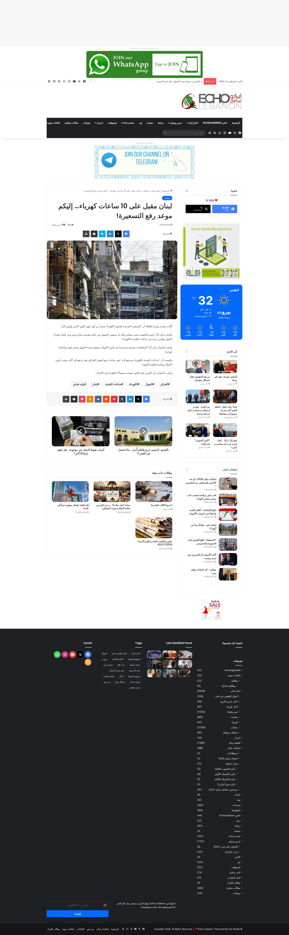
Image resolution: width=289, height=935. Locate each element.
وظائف (234, 680)
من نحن (90, 929)
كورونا (235, 722)
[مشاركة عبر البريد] (94, 234)
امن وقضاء (232, 711)
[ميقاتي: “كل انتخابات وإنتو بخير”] (228, 574)
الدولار (104, 653)
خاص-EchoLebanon (215, 122)
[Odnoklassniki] (90, 399)
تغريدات (236, 805)
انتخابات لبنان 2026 (228, 758)
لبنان (95, 384)
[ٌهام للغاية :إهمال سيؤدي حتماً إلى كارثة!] (70, 491)
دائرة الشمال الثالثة (225, 779)
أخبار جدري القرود (229, 701)
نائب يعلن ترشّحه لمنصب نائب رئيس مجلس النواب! (201, 497)
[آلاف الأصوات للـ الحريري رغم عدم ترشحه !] (228, 559)
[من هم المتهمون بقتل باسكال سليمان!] (198, 366)
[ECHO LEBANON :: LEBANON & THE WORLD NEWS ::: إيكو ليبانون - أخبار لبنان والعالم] (211, 101)
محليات (145, 190)
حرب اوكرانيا (231, 851)
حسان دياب (108, 664)
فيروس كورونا (134, 676)
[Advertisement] (188, 23)
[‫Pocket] (82, 399)
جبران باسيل (135, 664)
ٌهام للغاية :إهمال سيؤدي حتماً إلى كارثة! (73, 506)
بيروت (104, 659)
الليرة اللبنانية (117, 659)
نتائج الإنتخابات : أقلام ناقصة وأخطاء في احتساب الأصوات (202, 511)
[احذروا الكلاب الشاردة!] (153, 491)
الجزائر (164, 384)
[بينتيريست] (114, 399)
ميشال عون (120, 682)
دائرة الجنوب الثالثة (225, 768)
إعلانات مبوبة (53, 122)
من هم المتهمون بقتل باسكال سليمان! (184, 81)
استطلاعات (232, 753)
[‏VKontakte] (98, 399)
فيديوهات (112, 122)
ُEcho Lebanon (205, 929)
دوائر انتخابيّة (231, 763)
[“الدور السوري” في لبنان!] (198, 430)
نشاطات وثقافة (230, 732)
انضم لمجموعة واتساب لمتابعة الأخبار (144, 48)
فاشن (237, 857)
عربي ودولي (176, 122)
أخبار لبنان (135, 653)
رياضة (161, 122)
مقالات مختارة (71, 122)
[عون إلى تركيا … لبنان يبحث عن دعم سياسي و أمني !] (225, 430)
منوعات (86, 122)
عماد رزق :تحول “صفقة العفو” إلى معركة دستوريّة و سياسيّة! (226, 410)
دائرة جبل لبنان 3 (226, 784)
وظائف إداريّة (228, 685)
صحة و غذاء (128, 122)
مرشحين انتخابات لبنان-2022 (223, 789)
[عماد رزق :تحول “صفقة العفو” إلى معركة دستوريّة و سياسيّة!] (225, 396)
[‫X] (118, 234)
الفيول (149, 384)
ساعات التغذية (113, 384)
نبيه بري (107, 682)
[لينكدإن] (110, 234)
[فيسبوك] (126, 234)
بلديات (237, 794)
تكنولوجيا (236, 810)
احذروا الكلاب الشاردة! (161, 505)
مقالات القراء (34, 122)
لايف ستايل (234, 872)
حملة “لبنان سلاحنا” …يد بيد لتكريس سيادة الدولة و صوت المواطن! (113, 506)
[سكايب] (102, 234)
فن (140, 122)
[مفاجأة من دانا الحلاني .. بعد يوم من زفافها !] (170, 664)
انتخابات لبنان (234, 748)
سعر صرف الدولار (116, 670)
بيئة (238, 799)
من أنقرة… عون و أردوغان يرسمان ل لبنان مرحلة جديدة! (198, 410)
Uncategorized (232, 670)
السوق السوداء (134, 659)
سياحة (150, 122)
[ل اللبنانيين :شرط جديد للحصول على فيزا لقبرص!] (154, 655)
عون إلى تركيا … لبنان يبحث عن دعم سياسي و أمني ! (225, 444)
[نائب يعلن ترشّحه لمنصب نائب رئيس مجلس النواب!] (228, 500)
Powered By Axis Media (227, 929)
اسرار (100, 122)
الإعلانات (80, 929)
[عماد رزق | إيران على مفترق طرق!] (154, 664)
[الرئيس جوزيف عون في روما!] (225, 366)
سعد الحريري (134, 670)
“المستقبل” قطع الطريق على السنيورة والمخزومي (202, 541)
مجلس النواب (109, 676)
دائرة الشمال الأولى (225, 774)
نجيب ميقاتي (135, 687)
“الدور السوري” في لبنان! (202, 442)
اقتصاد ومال (234, 742)
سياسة (234, 717)
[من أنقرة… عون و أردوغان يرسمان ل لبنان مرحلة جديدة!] (198, 396)
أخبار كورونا (232, 706)
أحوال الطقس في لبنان (226, 696)
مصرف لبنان (135, 682)
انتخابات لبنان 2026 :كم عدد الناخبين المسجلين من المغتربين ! (201, 482)
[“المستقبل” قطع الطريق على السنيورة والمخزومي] (228, 544)
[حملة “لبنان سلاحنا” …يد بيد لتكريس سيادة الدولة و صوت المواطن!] (112, 491)
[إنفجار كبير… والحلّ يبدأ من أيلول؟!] (228, 529)
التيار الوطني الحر (119, 653)
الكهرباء (133, 384)
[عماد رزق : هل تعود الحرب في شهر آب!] (170, 673)
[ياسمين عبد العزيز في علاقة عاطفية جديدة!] (154, 673)
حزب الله (121, 664)
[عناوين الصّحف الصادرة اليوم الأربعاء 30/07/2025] (153, 527)
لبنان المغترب (233, 877)
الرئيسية (236, 122)
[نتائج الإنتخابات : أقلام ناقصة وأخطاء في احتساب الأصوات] (228, 514)
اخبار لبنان (193, 122)
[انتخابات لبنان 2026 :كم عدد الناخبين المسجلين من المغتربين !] (228, 483)
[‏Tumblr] (122, 399)
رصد (238, 820)
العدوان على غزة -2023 (226, 846)
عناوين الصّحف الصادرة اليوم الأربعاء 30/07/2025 (155, 543)
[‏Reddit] (106, 399)
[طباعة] (86, 234)
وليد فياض (78, 384)
